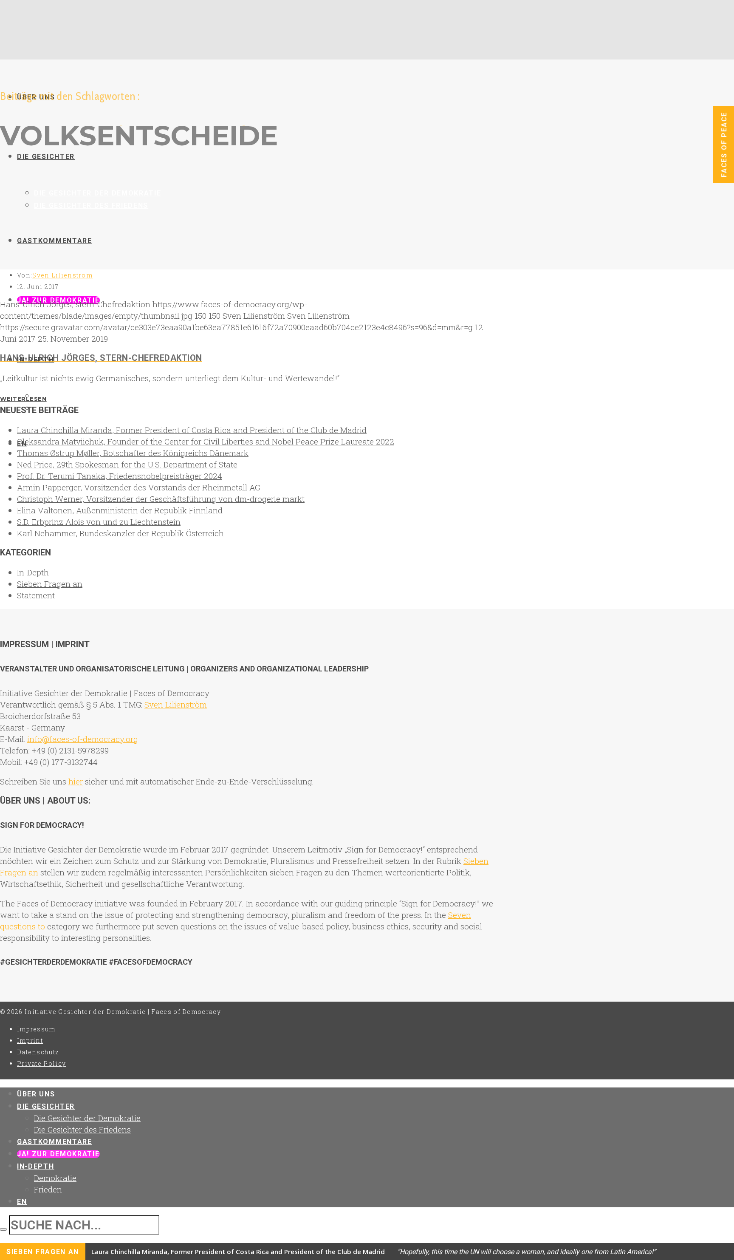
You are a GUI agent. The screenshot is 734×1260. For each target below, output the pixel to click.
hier (75, 781)
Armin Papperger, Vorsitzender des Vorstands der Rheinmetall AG (138, 487)
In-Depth (33, 572)
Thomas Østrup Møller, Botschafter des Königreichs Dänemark (132, 452)
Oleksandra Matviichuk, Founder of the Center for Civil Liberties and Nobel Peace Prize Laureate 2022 (205, 441)
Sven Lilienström (62, 275)
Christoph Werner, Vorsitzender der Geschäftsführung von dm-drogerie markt (161, 498)
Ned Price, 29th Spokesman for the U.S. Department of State (127, 464)
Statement (36, 595)
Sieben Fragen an (49, 583)
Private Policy (41, 1063)
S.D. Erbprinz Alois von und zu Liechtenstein (99, 521)
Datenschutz (38, 1052)
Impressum (36, 1029)
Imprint (30, 1040)
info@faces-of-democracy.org (82, 738)
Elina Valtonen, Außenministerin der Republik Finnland (120, 510)
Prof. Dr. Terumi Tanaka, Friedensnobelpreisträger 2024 (119, 475)
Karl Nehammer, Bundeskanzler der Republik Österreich (120, 533)
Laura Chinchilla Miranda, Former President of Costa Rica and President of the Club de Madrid (192, 430)
